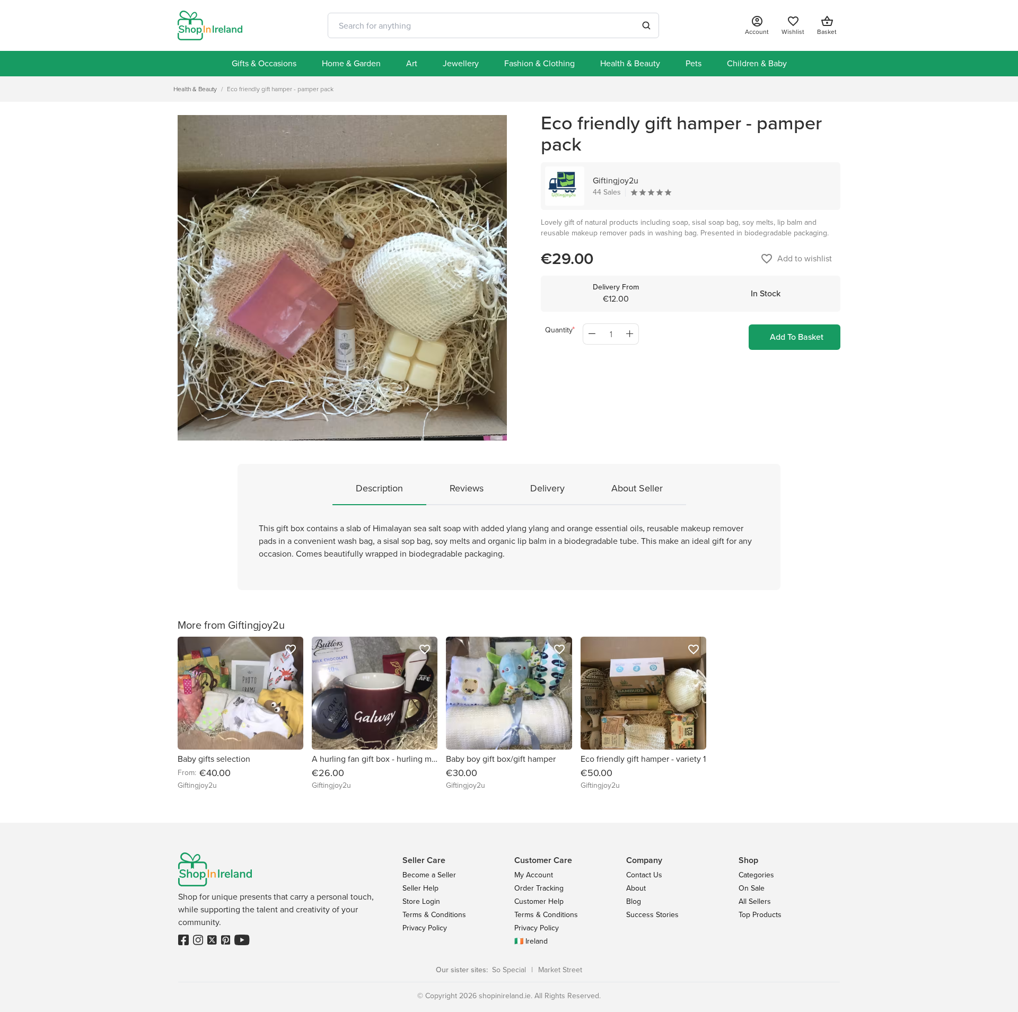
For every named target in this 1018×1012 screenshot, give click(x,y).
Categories (756, 875)
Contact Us (644, 875)
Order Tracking (539, 888)
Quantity (559, 330)
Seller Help (420, 888)
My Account (533, 875)
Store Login (421, 901)
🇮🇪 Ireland (531, 941)
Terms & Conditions (434, 914)
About (636, 888)
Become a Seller (429, 875)
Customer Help (539, 901)
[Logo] (210, 25)
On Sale (752, 888)
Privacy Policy (424, 928)
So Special (509, 969)
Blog (633, 901)
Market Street (560, 969)
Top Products (760, 914)
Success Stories (652, 914)
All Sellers (755, 901)
